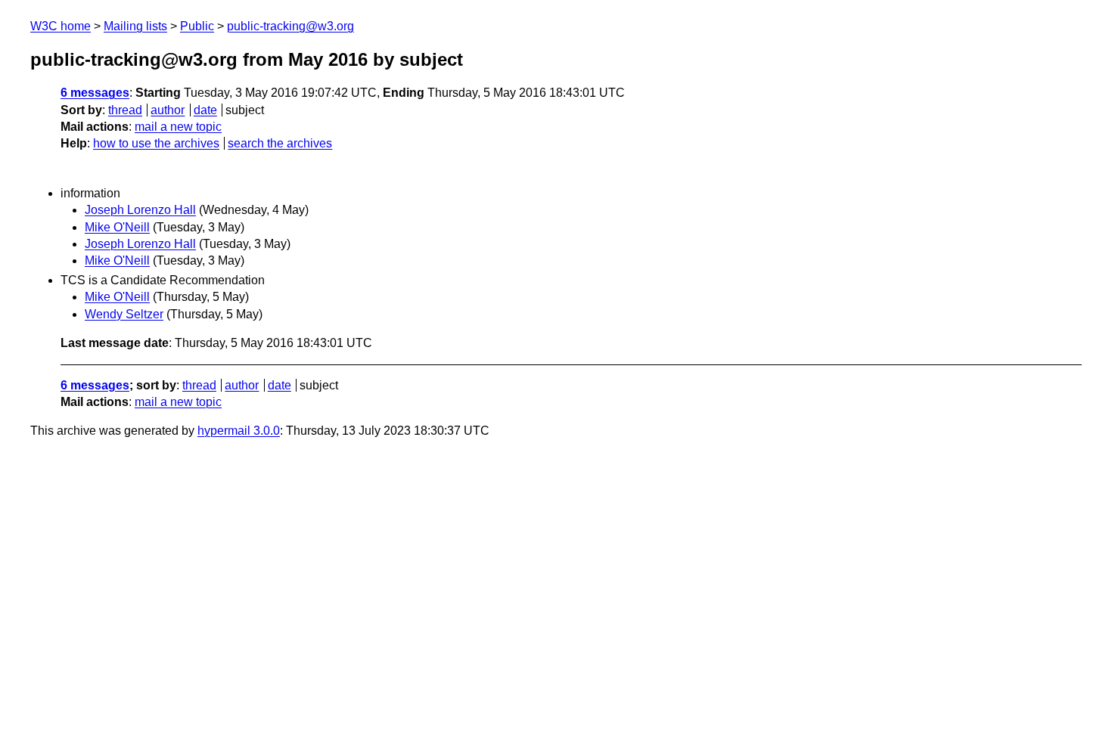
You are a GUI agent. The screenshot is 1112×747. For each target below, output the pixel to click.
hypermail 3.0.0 (238, 430)
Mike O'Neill (117, 227)
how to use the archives (156, 143)
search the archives (280, 143)
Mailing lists (135, 26)
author (168, 110)
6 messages (95, 92)
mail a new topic (178, 126)
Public (197, 26)
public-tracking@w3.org (290, 26)
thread (125, 110)
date (205, 110)
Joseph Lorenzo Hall (140, 209)
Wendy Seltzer (124, 314)
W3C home (60, 26)
